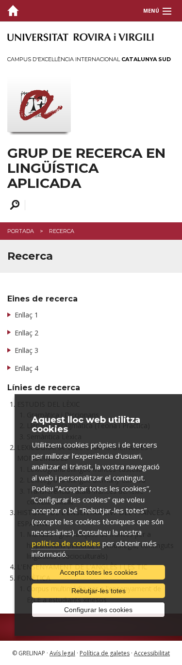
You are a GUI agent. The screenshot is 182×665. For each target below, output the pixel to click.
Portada (20, 231)
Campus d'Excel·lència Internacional (89, 59)
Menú (151, 10)
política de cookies (66, 543)
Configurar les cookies (98, 610)
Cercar (13, 205)
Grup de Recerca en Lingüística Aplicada (86, 168)
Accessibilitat (152, 653)
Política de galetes (105, 653)
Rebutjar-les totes (98, 591)
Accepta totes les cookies (98, 572)
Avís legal (62, 653)
